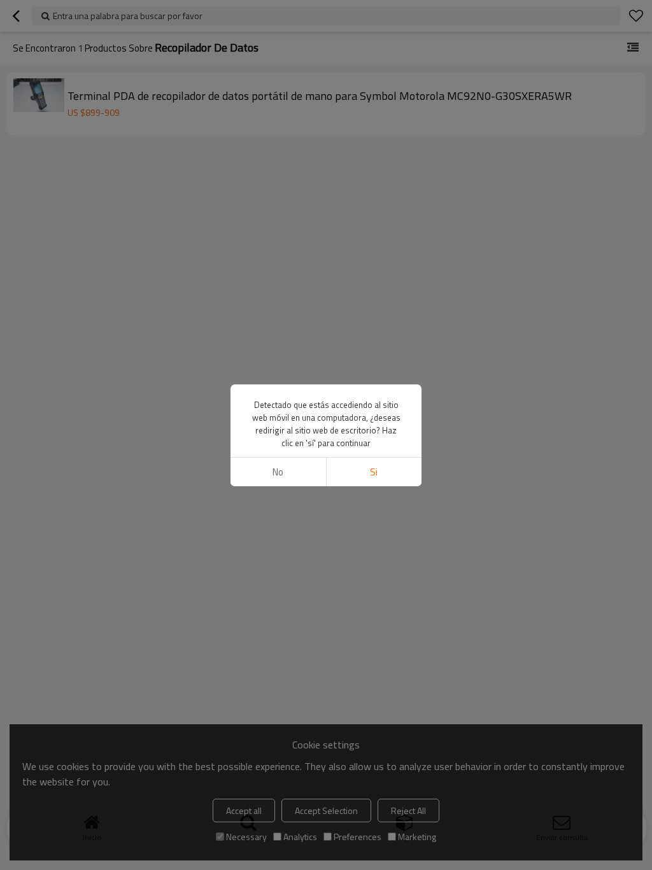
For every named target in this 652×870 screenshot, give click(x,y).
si (374, 472)
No (278, 472)
